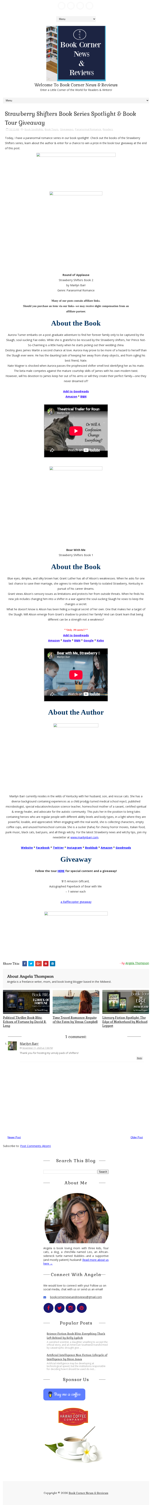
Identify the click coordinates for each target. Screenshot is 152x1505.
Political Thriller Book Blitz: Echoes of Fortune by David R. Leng (24, 1022)
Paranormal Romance (88, 129)
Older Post (137, 1137)
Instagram (74, 847)
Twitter (58, 847)
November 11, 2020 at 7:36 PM (37, 1047)
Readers (108, 129)
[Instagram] (80, 5)
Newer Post (14, 1137)
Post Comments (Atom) (35, 1146)
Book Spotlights (34, 129)
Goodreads (123, 847)
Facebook (43, 847)
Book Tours (51, 129)
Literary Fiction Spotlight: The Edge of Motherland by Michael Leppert (124, 1022)
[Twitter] (71, 5)
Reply (139, 1058)
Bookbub (91, 847)
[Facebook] (61, 5)
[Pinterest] (89, 5)
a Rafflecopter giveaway (76, 902)
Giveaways (66, 129)
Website (27, 847)
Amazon (106, 847)
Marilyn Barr (29, 1043)
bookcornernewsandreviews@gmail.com (76, 1297)
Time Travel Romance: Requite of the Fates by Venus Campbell (75, 1019)
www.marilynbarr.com (84, 837)
